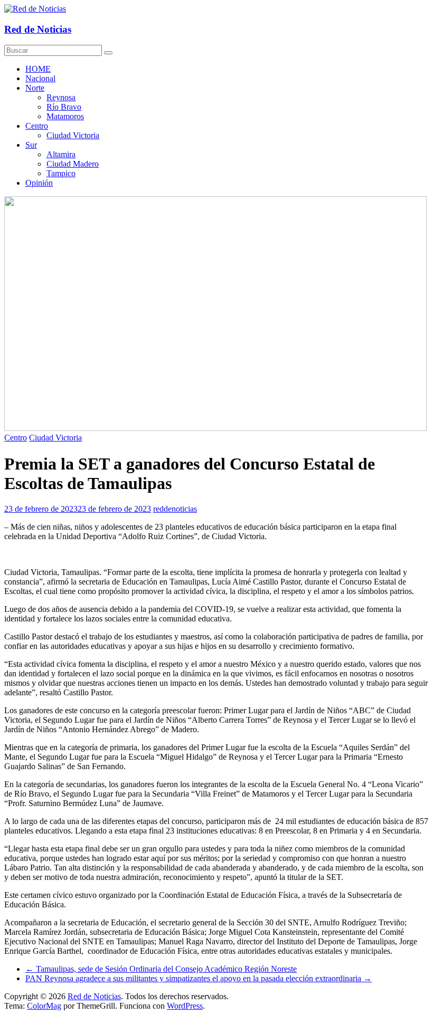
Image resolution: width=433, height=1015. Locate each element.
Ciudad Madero (72, 163)
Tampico (61, 173)
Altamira (61, 154)
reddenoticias (175, 508)
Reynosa (61, 97)
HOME (38, 68)
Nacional (40, 78)
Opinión (39, 182)
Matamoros (65, 116)
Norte (34, 87)
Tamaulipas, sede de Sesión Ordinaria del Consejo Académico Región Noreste (161, 968)
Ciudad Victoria (72, 135)
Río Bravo (63, 106)
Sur (31, 144)
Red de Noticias (37, 29)
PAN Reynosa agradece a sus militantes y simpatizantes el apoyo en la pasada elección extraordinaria (198, 978)
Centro (36, 125)
